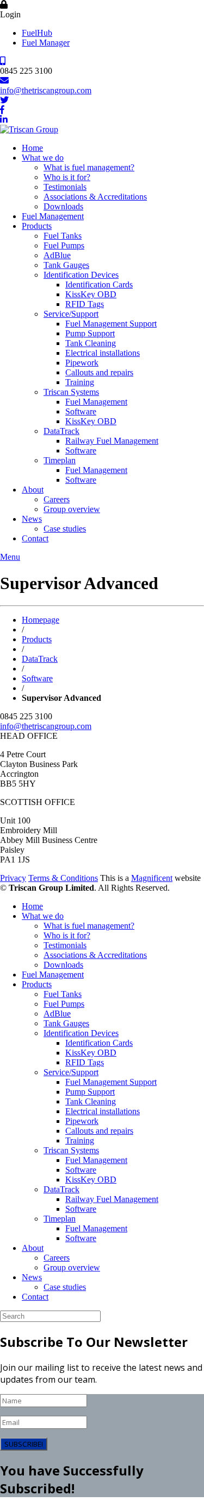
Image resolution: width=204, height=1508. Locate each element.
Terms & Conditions (63, 878)
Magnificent (151, 878)
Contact (35, 538)
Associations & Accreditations (95, 196)
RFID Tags (84, 304)
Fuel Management (53, 216)
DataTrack (61, 431)
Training (79, 382)
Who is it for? (67, 177)
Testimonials (65, 186)
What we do (43, 157)
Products (37, 226)
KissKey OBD (90, 294)
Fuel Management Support (111, 323)
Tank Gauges (66, 265)
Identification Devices (81, 274)
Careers (57, 499)
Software (80, 411)
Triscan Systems (71, 392)
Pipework (81, 362)
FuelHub (37, 32)
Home (32, 147)
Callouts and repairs (99, 372)
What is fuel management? (89, 167)
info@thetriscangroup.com (45, 90)
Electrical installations (102, 352)
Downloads (63, 206)
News (32, 518)
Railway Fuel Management (111, 440)
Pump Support (90, 333)
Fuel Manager (46, 42)
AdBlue (57, 255)
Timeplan (60, 460)
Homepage (40, 619)
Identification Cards (99, 284)
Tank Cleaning (90, 343)
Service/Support (71, 313)
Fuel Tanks (63, 235)
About (33, 489)
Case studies (65, 528)
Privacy (13, 878)
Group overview (72, 509)
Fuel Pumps (64, 245)
